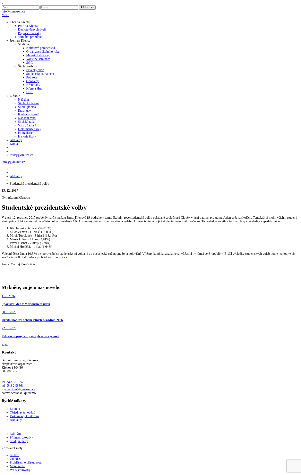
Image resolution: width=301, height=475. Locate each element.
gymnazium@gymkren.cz (18, 389)
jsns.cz (63, 257)
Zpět (5, 344)
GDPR (14, 455)
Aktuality (16, 176)
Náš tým (15, 433)
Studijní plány (19, 441)
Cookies (15, 458)
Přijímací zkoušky (21, 437)
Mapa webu (17, 466)
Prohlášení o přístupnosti (26, 462)
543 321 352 (15, 382)
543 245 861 (15, 385)
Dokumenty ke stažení (24, 416)
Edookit (15, 408)
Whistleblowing (20, 470)
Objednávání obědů (22, 412)
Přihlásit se (87, 7)
